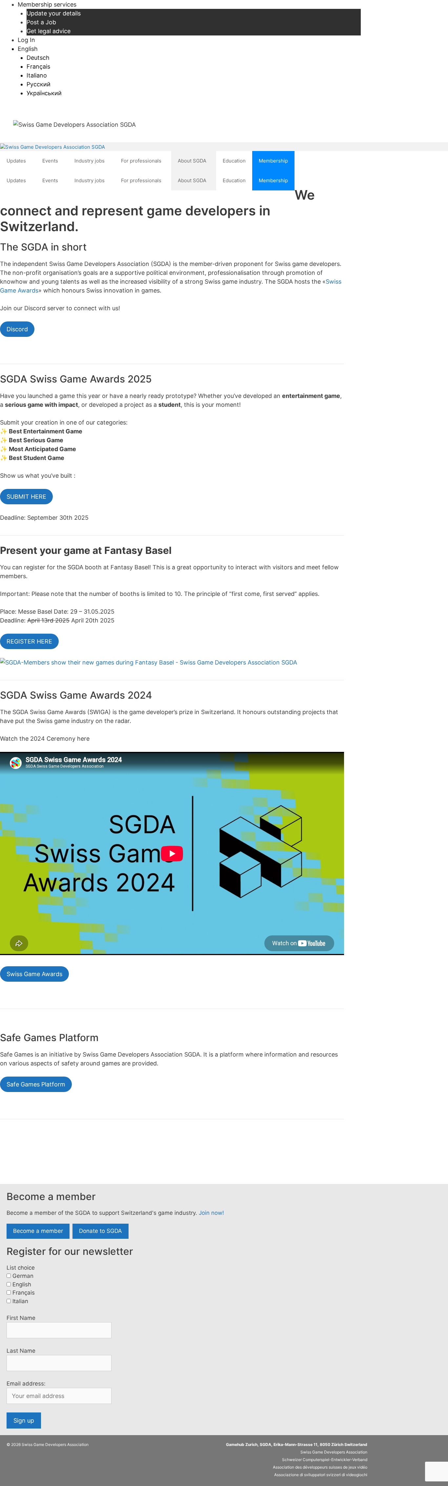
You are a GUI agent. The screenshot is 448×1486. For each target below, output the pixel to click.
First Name (21, 1318)
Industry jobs (89, 161)
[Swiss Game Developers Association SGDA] (52, 147)
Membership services (47, 4)
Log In (26, 39)
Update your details (54, 13)
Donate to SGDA (100, 1231)
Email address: (26, 1383)
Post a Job (41, 22)
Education (234, 161)
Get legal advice (49, 31)
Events (50, 161)
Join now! (211, 1213)
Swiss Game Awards (34, 974)
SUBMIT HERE (26, 496)
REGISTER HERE (29, 641)
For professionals (141, 161)
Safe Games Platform (36, 1084)
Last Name (21, 1350)
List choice (21, 1267)
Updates (16, 161)
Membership (273, 161)
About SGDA (192, 161)
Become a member (38, 1231)
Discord (17, 329)
